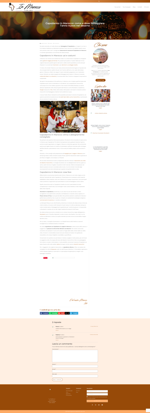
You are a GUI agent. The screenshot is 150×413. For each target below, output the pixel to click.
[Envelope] (30, 1)
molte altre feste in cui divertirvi (48, 76)
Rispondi (57, 330)
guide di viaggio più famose (50, 60)
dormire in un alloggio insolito (70, 65)
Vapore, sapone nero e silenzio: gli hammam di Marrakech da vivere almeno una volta (100, 105)
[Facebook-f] (23, 1)
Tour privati (117, 7)
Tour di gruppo (126, 7)
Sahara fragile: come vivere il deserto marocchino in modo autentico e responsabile (100, 126)
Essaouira (53, 249)
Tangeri (42, 89)
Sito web (54, 374)
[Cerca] (99, 1)
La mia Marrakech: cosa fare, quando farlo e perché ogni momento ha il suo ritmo (100, 148)
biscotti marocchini (79, 244)
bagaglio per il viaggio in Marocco (73, 153)
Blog (134, 7)
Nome (54, 364)
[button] (44, 313)
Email (54, 369)
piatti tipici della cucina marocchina (70, 97)
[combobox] (74, 1)
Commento (55, 349)
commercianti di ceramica (47, 200)
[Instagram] (25, 1)
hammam (55, 65)
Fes (51, 89)
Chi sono (146, 7)
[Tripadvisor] (28, 1)
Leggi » (100, 108)
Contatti (140, 7)
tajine (58, 244)
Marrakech (42, 214)
